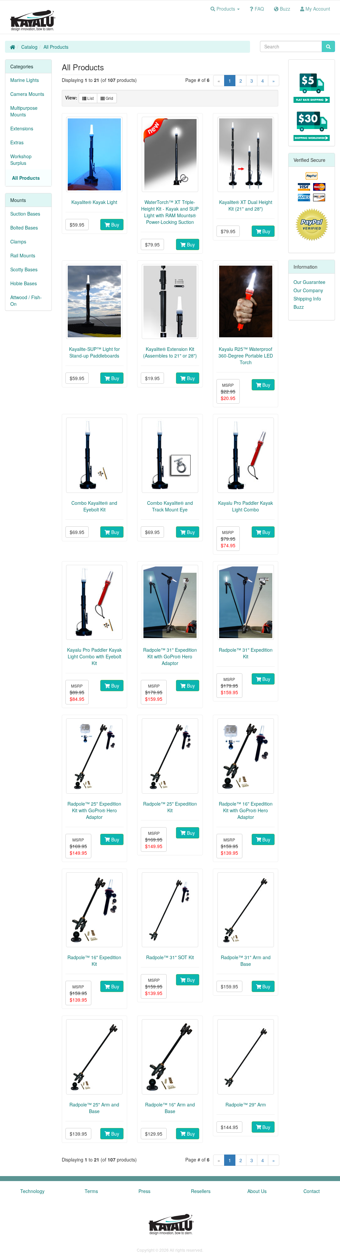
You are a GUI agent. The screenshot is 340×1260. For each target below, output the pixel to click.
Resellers (201, 1191)
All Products (55, 46)
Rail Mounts (22, 255)
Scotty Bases (24, 269)
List (90, 98)
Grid (109, 98)
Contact (311, 1191)
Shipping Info (307, 298)
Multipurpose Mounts (24, 111)
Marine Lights (24, 80)
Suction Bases (25, 213)
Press (144, 1191)
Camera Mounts (27, 94)
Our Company (308, 290)
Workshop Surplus (21, 159)
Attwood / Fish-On (26, 300)
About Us (257, 1191)
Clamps (18, 241)
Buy (114, 224)
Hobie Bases (23, 283)
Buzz (299, 306)
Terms (91, 1191)
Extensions (21, 128)
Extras (17, 142)
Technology (32, 1191)
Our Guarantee (309, 282)
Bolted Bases (24, 227)
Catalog (29, 46)
